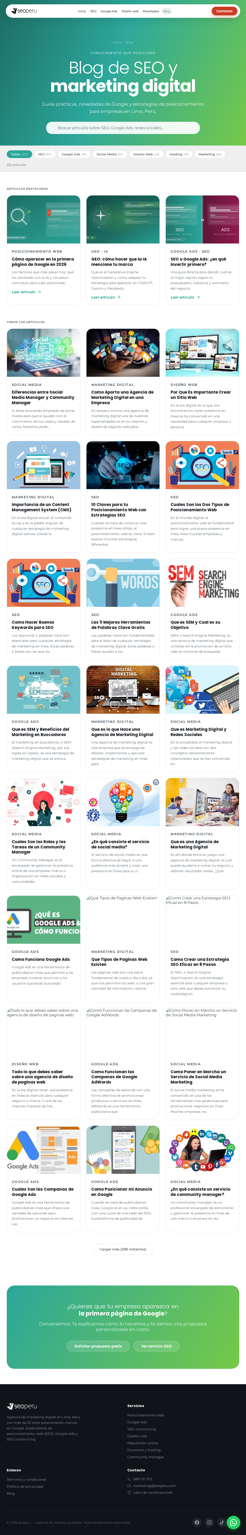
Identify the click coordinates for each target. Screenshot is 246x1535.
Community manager (145, 1457)
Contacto (224, 11)
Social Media (110, 154)
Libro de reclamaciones (152, 1492)
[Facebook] (197, 1522)
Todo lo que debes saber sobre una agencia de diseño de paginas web (42, 1077)
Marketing (210, 154)
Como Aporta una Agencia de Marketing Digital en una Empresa (122, 397)
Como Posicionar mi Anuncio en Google (121, 1191)
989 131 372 (142, 1479)
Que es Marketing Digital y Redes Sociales (199, 731)
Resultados (151, 11)
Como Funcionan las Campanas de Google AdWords (114, 1077)
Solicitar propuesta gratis (98, 1346)
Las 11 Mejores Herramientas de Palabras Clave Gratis (120, 624)
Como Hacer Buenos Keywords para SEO (33, 624)
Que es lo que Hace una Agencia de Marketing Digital (122, 731)
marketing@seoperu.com (154, 1486)
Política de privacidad (25, 1486)
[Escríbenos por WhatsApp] (233, 1522)
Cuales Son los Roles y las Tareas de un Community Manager (39, 847)
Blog (166, 11)
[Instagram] (209, 1522)
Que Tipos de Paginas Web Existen (119, 962)
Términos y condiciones (26, 1479)
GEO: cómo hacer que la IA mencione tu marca (119, 261)
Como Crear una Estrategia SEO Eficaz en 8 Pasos (200, 962)
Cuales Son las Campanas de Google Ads (43, 1191)
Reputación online (142, 1443)
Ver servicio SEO (156, 1346)
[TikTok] (222, 1522)
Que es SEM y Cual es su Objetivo (195, 624)
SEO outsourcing (141, 1429)
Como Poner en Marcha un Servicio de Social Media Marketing (198, 1077)
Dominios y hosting (144, 1450)
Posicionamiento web (145, 1415)
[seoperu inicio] (24, 11)
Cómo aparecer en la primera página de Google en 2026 (43, 261)
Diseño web (130, 11)
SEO (93, 11)
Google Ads (109, 11)
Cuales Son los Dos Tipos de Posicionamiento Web (200, 507)
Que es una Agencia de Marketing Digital (195, 844)
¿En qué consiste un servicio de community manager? (200, 1191)
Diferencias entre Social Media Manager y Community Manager (43, 397)
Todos (19, 154)
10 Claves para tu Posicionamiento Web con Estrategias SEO (118, 510)
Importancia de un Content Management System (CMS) (41, 507)
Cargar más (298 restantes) (123, 1249)
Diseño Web (146, 154)
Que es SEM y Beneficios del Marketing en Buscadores (40, 731)
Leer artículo (23, 292)
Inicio (82, 11)
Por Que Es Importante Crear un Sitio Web (201, 394)
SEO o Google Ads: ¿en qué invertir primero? (198, 261)
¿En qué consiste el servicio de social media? (120, 844)
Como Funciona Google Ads (41, 959)
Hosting (179, 154)
